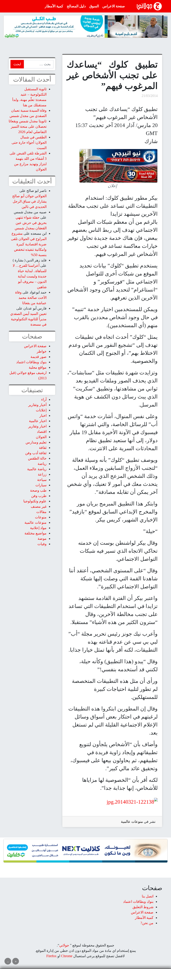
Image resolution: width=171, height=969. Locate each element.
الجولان (41, 437)
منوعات (41, 517)
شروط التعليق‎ (142, 907)
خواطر (42, 351)
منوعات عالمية (132, 821)
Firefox (51, 956)
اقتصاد (42, 431)
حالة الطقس (37, 458)
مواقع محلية (38, 367)
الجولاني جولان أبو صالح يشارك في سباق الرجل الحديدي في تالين (29, 201)
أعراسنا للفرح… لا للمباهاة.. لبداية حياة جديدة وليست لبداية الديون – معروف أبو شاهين (30, 276)
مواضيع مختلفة (35, 533)
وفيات (42, 544)
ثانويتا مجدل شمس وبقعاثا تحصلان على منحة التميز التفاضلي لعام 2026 (28, 126)
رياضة (42, 464)
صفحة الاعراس (113, 6)
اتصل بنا (147, 896)
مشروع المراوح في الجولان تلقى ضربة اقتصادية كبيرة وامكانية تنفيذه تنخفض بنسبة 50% (29, 244)
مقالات (41, 512)
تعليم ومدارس (36, 442)
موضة (42, 538)
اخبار (43, 415)
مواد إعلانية (38, 528)
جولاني (64, 945)
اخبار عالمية (38, 421)
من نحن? (146, 923)
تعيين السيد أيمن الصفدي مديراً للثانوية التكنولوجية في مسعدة (28, 319)
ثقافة (43, 448)
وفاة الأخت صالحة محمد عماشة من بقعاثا (31, 297)
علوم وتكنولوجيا (35, 501)
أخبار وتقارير (37, 405)
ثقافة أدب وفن (36, 453)
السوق (94, 6)
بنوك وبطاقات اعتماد (31, 362)
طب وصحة (38, 490)
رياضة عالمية (37, 469)
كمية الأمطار (54, 6)
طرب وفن (39, 496)
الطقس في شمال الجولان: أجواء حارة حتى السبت (29, 142)
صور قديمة (39, 357)
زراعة (42, 474)
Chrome (66, 956)
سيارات (41, 485)
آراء (44, 399)
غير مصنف (39, 506)
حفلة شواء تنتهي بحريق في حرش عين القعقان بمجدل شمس (31, 223)
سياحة (42, 480)
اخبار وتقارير (37, 426)
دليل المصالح (76, 6)
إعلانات (41, 410)
